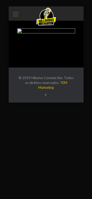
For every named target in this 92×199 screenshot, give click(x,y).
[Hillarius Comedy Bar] (46, 12)
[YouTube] (46, 94)
